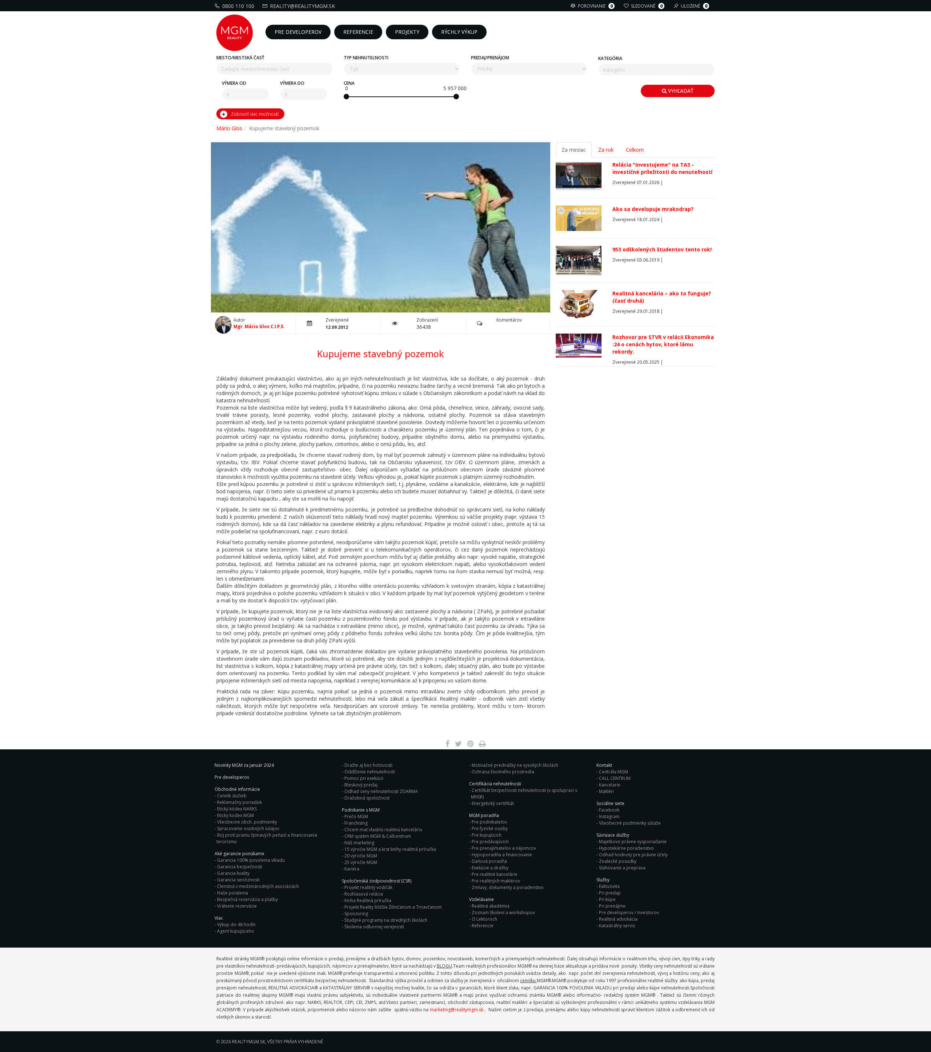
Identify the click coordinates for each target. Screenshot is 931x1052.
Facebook (609, 810)
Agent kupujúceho (235, 931)
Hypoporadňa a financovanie (502, 855)
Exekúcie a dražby (490, 868)
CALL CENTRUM (615, 778)
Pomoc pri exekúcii (363, 778)
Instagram (609, 816)
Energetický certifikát (493, 803)
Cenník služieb (232, 796)
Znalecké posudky (617, 861)
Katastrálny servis (617, 926)
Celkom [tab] (635, 149)
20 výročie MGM (360, 856)
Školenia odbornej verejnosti (374, 927)
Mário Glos (229, 128)
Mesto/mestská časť (240, 58)
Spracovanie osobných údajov (248, 828)
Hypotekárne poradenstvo (626, 848)
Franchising (356, 823)
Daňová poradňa (489, 861)
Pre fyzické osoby (490, 828)
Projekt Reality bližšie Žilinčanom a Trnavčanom (393, 907)
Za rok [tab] (606, 149)
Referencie (483, 926)
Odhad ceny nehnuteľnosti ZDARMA (381, 791)
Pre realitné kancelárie (495, 874)
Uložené (694, 6)
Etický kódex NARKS (237, 809)
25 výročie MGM (360, 862)
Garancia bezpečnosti (239, 867)
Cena (349, 83)
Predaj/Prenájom (490, 58)
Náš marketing (359, 843)
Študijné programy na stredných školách (385, 920)
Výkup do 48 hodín (236, 924)
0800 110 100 (238, 6)
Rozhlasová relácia (363, 894)
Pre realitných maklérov (496, 881)
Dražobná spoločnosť (366, 798)
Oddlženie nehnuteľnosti (369, 772)
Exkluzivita (609, 886)
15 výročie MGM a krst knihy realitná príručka (390, 849)
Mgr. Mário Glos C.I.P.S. (258, 326)
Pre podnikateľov (489, 822)
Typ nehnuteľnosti (366, 58)
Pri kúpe (607, 899)
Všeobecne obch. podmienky (247, 822)
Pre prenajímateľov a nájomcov (504, 848)
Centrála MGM (613, 772)
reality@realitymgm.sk (302, 6)
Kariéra (351, 869)
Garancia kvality (233, 873)
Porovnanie (595, 6)
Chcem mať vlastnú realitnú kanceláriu (383, 829)
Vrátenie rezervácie (237, 906)
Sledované (647, 6)
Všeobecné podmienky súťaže (630, 823)
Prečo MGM (356, 816)
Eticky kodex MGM (235, 815)
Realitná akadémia (491, 906)
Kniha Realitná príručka (367, 900)
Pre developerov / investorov (629, 912)
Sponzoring (356, 913)
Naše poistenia (232, 893)
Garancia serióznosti (238, 880)
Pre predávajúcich (490, 841)
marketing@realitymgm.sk (456, 1010)
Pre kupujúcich (487, 835)
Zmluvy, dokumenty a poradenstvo (508, 887)
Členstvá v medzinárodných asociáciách (258, 886)
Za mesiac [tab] (574, 149)
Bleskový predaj (360, 785)
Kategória (610, 58)
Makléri (606, 791)
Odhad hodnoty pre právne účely (633, 855)
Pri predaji (609, 893)
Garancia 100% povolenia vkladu (251, 860)
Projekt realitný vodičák (368, 887)
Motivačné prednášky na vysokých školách (515, 765)
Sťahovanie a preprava (622, 868)
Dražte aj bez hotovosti (368, 765)
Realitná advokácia (618, 919)
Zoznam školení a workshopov (503, 912)
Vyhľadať (680, 90)
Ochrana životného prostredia (503, 772)
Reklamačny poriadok (239, 802)
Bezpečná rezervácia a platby (247, 899)
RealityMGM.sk (248, 1042)
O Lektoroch (484, 919)
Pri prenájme (612, 906)
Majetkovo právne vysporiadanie (633, 841)
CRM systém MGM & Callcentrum (377, 836)
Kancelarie (609, 785)
